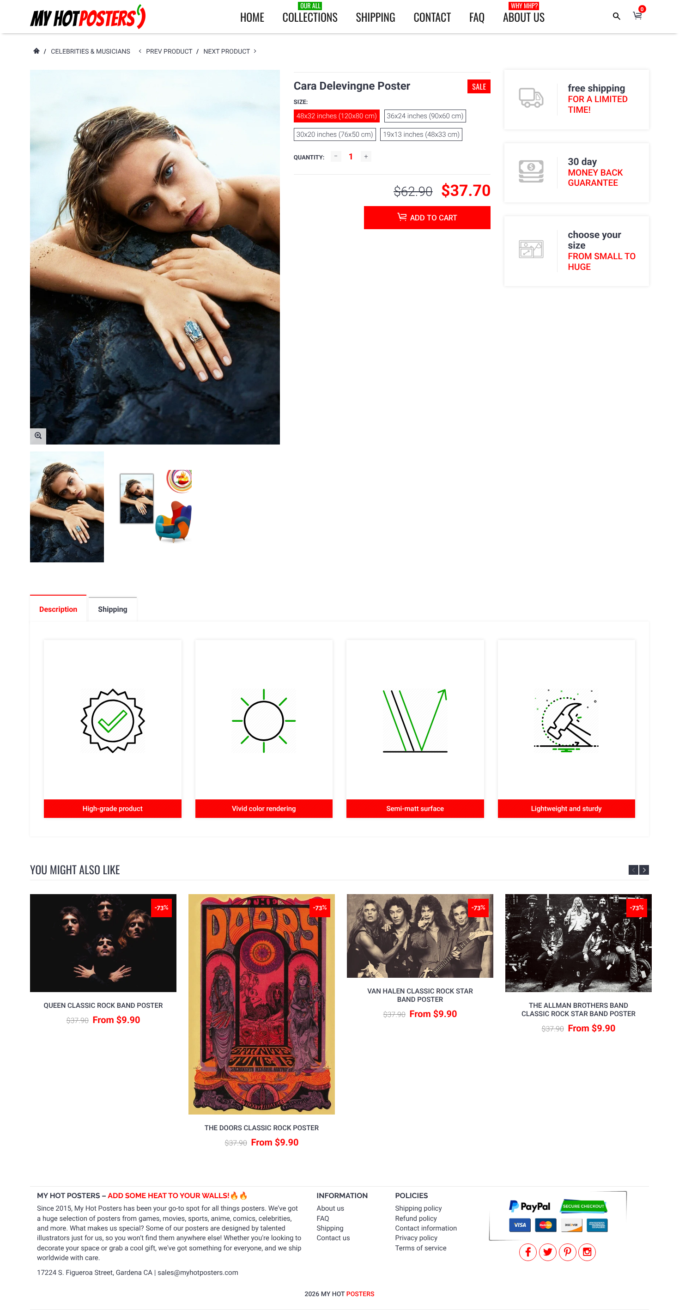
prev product (171, 51)
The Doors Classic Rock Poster (262, 1128)
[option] (67, 506)
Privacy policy (416, 1238)
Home (252, 16)
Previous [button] (633, 870)
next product (229, 51)
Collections (310, 13)
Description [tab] (58, 609)
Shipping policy (418, 1208)
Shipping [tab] (112, 609)
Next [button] (644, 870)
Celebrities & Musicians (90, 51)
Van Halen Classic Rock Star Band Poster (420, 995)
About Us (524, 13)
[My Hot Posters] (88, 16)
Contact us (333, 1238)
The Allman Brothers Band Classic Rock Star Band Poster (578, 1009)
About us (331, 1208)
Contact (432, 16)
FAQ (477, 16)
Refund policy (416, 1218)
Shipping (375, 16)
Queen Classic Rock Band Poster (103, 1005)
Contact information (426, 1228)
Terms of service (421, 1248)
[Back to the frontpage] (36, 51)
